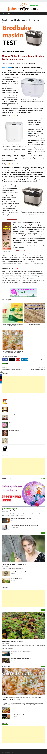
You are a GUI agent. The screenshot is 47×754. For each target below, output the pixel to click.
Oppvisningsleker (13, 508)
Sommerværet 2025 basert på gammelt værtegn (21, 651)
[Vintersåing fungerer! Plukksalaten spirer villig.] (6, 658)
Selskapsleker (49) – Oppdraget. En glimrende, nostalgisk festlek (24, 525)
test (7, 363)
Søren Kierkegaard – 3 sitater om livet (19, 571)
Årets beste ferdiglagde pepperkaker (14, 414)
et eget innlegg (28, 236)
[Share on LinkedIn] (1, 382)
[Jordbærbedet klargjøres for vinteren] (23, 625)
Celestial (10, 422)
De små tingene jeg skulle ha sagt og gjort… (14, 564)
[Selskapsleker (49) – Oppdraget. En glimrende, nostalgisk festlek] (6, 525)
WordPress (38, 750)
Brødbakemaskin (7, 67)
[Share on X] (1, 377)
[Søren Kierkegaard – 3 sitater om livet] (6, 571)
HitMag (43, 750)
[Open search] (44, 13)
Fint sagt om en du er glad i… (17, 578)
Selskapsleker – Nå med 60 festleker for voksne (21, 518)
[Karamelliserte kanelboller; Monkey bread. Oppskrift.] (6, 714)
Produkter (11, 696)
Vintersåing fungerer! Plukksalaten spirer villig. (21, 658)
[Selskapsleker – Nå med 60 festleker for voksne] (6, 518)
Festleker (8, 508)
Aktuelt (3, 508)
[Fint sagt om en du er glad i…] (6, 578)
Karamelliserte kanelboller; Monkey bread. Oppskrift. (22, 714)
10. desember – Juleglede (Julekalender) (15, 399)
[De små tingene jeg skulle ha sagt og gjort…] (23, 548)
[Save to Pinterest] (1, 380)
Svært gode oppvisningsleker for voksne (13, 510)
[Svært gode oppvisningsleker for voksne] (23, 494)
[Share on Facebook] (1, 375)
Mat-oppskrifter (5, 696)
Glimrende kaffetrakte (11, 219)
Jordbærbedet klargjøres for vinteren (13, 641)
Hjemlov (10, 406)
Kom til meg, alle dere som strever (14, 430)
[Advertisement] (23, 384)
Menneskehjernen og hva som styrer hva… (15, 445)
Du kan (19, 227)
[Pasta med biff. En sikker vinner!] (6, 708)
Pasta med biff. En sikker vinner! (18, 708)
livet (32, 133)
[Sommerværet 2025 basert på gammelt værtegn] (6, 651)
